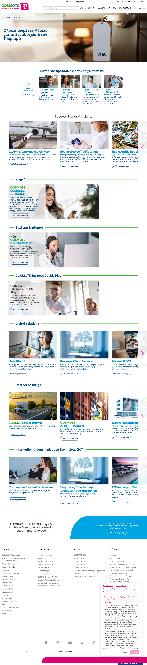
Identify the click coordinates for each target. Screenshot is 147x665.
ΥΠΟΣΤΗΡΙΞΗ (112, 8)
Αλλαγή (28, 94)
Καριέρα (112, 555)
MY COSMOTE (125, 8)
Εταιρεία (137, 1)
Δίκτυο (130, 1)
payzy (4, 604)
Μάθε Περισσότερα (18, 164)
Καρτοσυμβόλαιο (9, 579)
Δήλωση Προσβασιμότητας (49, 580)
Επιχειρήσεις (79, 1)
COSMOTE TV (7, 586)
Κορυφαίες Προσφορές (11, 555)
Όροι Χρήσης (114, 558)
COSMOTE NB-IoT (81, 567)
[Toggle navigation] (143, 8)
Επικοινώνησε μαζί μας (47, 574)
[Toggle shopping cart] (141, 8)
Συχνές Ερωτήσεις (45, 555)
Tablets (5, 595)
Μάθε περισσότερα (20, 215)
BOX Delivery (7, 598)
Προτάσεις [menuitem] (7, 549)
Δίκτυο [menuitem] (77, 549)
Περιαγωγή (42, 558)
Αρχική (7, 17)
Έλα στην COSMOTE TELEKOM (92, 8)
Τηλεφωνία (6, 570)
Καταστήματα (121, 1)
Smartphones (7, 592)
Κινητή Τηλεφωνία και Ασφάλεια (122, 570)
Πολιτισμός (6, 611)
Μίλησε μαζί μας (117, 533)
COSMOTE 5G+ (80, 555)
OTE (26, 651)
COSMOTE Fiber (80, 561)
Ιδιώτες (68, 1)
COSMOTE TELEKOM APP (48, 577)
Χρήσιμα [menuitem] (113, 549)
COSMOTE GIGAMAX (10, 573)
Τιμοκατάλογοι (44, 571)
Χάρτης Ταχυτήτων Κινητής (85, 576)
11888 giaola (7, 614)
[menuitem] (46, 643)
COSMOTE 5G (79, 558)
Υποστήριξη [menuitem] (43, 549)
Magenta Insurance (9, 601)
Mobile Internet (8, 576)
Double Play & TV (8, 567)
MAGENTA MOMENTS (10, 608)
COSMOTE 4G (79, 564)
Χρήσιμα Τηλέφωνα (45, 564)
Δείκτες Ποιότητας (117, 561)
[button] (134, 7)
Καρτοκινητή (7, 583)
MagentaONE (7, 589)
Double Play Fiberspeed (11, 564)
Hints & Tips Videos (45, 561)
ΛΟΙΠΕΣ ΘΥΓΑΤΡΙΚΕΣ (66, 651)
